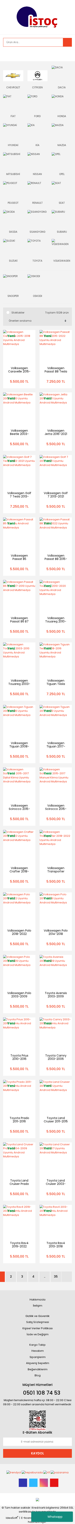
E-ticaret (27, 1518)
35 (56, 1276)
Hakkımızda (37, 1300)
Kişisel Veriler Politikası (37, 1328)
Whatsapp (55, 1517)
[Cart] (65, 54)
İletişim (37, 1306)
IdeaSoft (12, 1518)
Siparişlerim (38, 1357)
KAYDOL (37, 1453)
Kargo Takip (37, 1345)
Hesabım (37, 1351)
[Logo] (38, 17)
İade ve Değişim (38, 1334)
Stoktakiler (17, 312)
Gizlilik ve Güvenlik (37, 1316)
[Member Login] (7, 54)
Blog (38, 1375)
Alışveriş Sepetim (37, 1363)
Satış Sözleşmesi (37, 1322)
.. (44, 1276)
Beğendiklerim (38, 1369)
